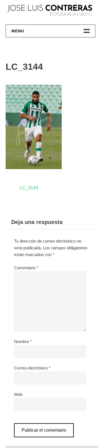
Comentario (26, 267)
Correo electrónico (32, 368)
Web (18, 394)
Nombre (23, 341)
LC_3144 (29, 187)
